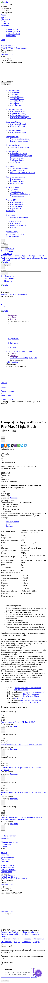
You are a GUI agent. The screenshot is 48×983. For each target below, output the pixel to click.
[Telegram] (25, 445)
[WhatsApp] (18, 445)
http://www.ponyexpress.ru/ (30, 700)
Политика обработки (30, 932)
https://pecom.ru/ (20, 698)
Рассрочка (5, 855)
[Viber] (15, 445)
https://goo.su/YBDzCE (31, 702)
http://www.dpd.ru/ (21, 690)
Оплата (8, 524)
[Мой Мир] (8, 445)
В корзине (14, 498)
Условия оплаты (12, 29)
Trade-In (4, 853)
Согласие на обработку (10, 932)
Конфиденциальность (30, 934)
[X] (12, 445)
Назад (13, 317)
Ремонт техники (7, 857)
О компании (6, 844)
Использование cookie (10, 934)
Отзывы (4, 846)
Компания (5, 838)
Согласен (5, 981)
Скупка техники (7, 859)
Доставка (9, 526)
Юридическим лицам (9, 842)
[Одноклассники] (5, 445)
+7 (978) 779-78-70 (8, 46)
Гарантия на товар (13, 34)
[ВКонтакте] (2, 445)
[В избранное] (3, 437)
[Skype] (22, 445)
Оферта (4, 936)
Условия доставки (13, 31)
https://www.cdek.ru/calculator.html (28, 688)
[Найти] (6, 246)
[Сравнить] (3, 440)
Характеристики (12, 522)
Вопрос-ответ (11, 36)
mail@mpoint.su (7, 54)
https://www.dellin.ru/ (31, 696)
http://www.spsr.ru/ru (31, 694)
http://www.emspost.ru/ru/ (35, 692)
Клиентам (5, 861)
